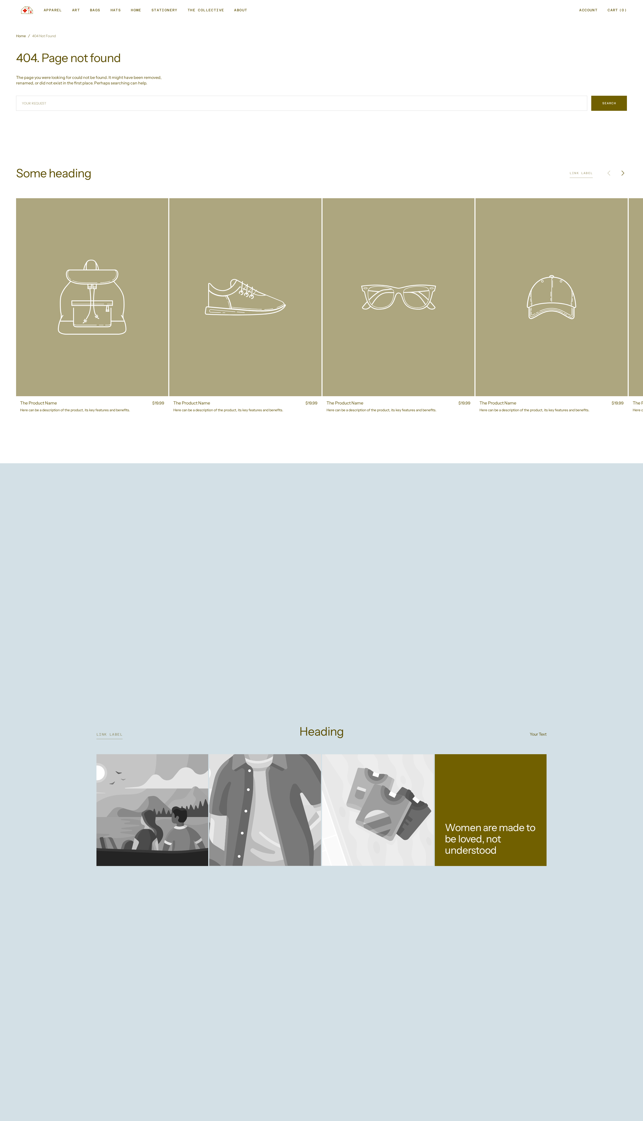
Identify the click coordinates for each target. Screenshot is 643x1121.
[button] (588, 10)
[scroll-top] (631, 1109)
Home (21, 36)
